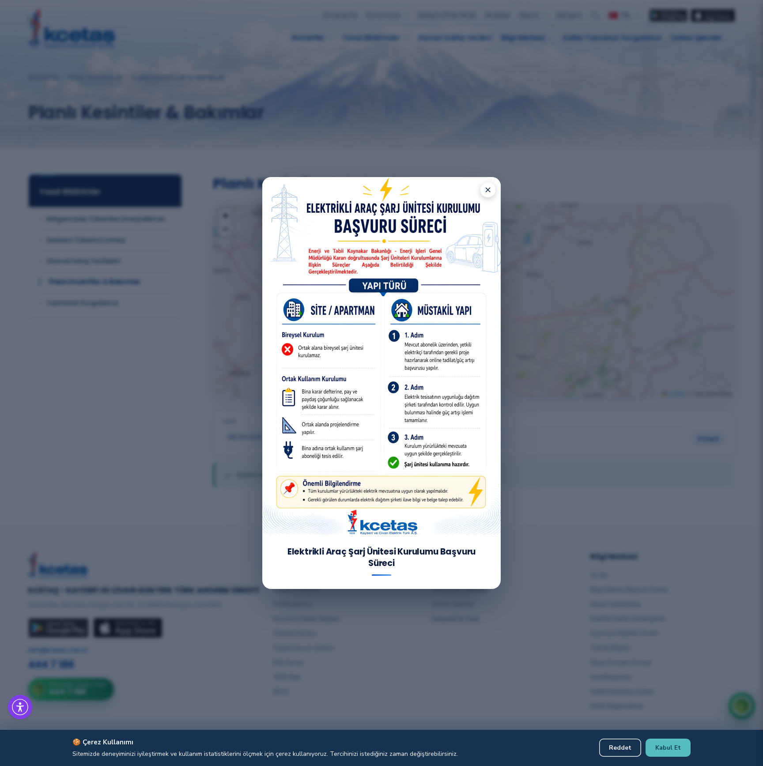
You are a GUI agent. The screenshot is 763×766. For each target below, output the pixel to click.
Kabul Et (668, 747)
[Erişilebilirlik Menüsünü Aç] (20, 707)
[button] (30, 696)
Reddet (620, 747)
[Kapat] (487, 189)
